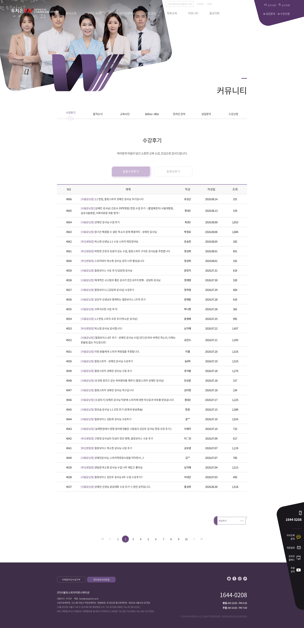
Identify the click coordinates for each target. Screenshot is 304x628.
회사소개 (71, 13)
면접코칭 (151, 13)
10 (186, 539)
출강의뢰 (214, 13)
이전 (110, 539)
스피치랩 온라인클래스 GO (179, 4)
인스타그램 (240, 579)
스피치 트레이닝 (126, 13)
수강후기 (70, 112)
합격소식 (97, 114)
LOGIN (200, 3)
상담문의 (206, 114)
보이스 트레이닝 (96, 13)
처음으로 (102, 539)
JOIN (209, 3)
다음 (193, 539)
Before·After (152, 114)
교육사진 (125, 114)
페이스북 (234, 579)
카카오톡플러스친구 (245, 579)
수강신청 (233, 114)
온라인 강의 (179, 114)
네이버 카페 (229, 579)
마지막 (201, 539)
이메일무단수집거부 (71, 579)
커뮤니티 (193, 13)
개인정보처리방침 (101, 579)
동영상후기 (173, 171)
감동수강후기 (131, 171)
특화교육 (172, 13)
